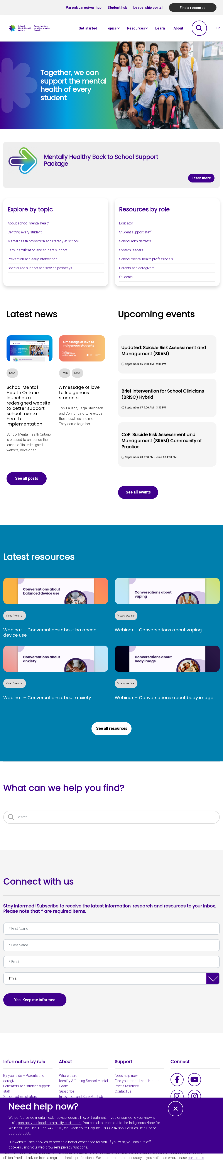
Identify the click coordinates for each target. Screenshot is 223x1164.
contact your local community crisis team (49, 1123)
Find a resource (193, 8)
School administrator (135, 241)
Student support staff (135, 232)
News (12, 373)
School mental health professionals (146, 259)
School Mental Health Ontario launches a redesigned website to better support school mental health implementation (28, 405)
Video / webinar (14, 615)
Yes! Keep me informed (35, 999)
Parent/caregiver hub (83, 7)
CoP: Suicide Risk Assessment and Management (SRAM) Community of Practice (162, 440)
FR (218, 28)
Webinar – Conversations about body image (164, 698)
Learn (160, 28)
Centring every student (25, 232)
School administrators (20, 1097)
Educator (126, 223)
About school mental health (28, 223)
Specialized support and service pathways (40, 268)
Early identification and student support (37, 250)
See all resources (111, 728)
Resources (136, 28)
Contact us (123, 1091)
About (178, 28)
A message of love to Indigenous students (79, 392)
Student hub (117, 7)
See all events (138, 492)
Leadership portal (147, 7)
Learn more (203, 178)
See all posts (26, 478)
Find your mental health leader (137, 1081)
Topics (111, 28)
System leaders (131, 250)
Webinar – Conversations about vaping (158, 630)
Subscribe (66, 1091)
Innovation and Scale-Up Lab (81, 1097)
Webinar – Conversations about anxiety (47, 698)
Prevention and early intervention (32, 259)
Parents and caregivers (136, 268)
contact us (196, 1158)
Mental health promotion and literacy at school (43, 241)
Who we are (68, 1076)
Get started (88, 28)
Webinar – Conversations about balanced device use (50, 632)
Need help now (126, 1076)
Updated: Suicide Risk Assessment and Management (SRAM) (164, 350)
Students (126, 277)
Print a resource (127, 1086)
